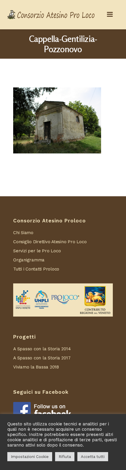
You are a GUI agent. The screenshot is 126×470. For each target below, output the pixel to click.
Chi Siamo (23, 233)
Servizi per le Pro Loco (37, 251)
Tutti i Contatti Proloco (36, 269)
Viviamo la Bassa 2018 (36, 367)
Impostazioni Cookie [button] (30, 456)
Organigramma (29, 260)
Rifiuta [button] (65, 456)
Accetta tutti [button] (93, 456)
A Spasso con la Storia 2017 (42, 358)
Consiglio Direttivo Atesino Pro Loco (49, 242)
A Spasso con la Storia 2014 (42, 349)
